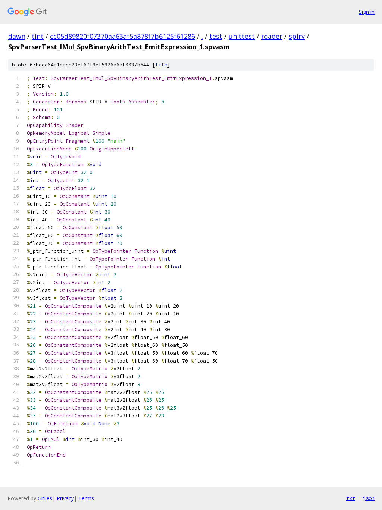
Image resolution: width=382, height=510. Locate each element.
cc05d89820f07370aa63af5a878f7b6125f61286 (122, 36)
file (161, 65)
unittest (242, 36)
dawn (16, 36)
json (369, 498)
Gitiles (45, 498)
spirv (297, 36)
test (215, 36)
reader (271, 36)
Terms (86, 498)
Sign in (367, 11)
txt (350, 498)
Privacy (65, 498)
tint (38, 36)
